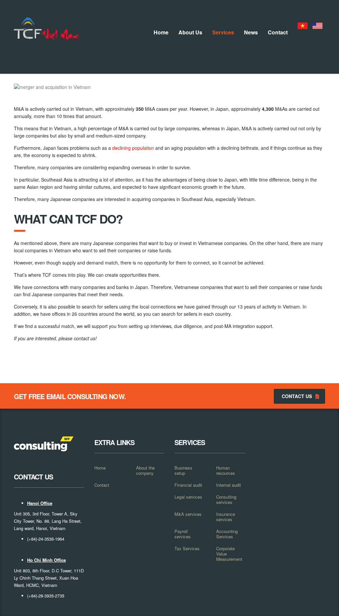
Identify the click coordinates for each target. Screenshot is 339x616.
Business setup (183, 470)
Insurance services (225, 517)
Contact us (297, 396)
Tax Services (187, 548)
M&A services (188, 514)
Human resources (225, 470)
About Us (190, 32)
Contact (278, 32)
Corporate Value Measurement (229, 554)
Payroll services (182, 534)
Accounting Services (227, 534)
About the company (145, 470)
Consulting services (226, 499)
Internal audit (228, 485)
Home (161, 32)
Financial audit (188, 485)
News (251, 32)
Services (223, 32)
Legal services (188, 497)
